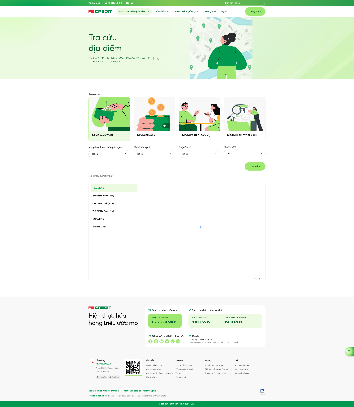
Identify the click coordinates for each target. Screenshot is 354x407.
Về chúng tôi (94, 3)
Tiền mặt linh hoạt (154, 365)
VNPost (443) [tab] (99, 219)
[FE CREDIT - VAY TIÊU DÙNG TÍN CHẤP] (100, 11)
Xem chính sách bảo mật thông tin (140, 391)
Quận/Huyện (185, 147)
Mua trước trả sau (242, 369)
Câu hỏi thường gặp (184, 365)
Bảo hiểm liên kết (242, 365)
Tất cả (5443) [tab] (99, 188)
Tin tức (178, 373)
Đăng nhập (255, 11)
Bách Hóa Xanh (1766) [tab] (103, 196)
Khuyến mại (180, 377)
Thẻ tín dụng (151, 377)
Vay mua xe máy (153, 369)
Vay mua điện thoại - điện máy (159, 373)
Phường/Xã (230, 147)
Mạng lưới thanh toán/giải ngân (105, 147)
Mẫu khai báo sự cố (97, 396)
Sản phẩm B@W (242, 373)
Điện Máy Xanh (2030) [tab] (103, 203)
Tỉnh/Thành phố (142, 147)
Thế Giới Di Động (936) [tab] (103, 211)
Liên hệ (129, 3)
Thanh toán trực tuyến (214, 365)
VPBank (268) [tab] (99, 227)
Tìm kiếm (255, 166)
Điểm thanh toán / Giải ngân (217, 369)
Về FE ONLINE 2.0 (113, 3)
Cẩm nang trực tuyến (184, 369)
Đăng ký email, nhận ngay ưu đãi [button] (103, 391)
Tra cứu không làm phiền (216, 373)
